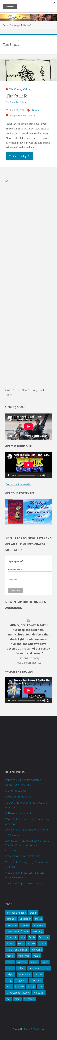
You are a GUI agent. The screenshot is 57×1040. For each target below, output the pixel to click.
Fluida (27, 1029)
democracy (39, 925)
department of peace (18, 931)
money (10, 955)
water (17, 998)
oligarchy (21, 961)
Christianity (25, 918)
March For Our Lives (17, 949)
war (8, 998)
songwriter (21, 980)
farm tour (44, 937)
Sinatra (35, 110)
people (34, 961)
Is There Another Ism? (18, 813)
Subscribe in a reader (18, 484)
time (9, 986)
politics (21, 968)
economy (37, 931)
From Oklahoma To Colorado (22, 856)
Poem (45, 961)
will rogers (29, 998)
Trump (31, 986)
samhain (38, 974)
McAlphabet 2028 (16, 790)
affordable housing (16, 912)
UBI (41, 986)
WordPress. (38, 1029)
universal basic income (18, 992)
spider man (36, 980)
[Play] (8, 475)
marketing (37, 949)
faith (22, 937)
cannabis (11, 918)
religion (10, 974)
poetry (10, 968)
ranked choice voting (39, 968)
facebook (11, 937)
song (9, 980)
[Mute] (43, 475)
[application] (28, 465)
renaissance (24, 974)
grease (31, 943)
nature (10, 961)
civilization (12, 925)
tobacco (19, 986)
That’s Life (16, 95)
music (37, 955)
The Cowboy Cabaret (20, 89)
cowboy (25, 925)
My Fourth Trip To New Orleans (23, 883)
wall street (39, 992)
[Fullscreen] (48, 475)
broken (33, 912)
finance (10, 943)
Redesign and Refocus (18, 796)
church (38, 918)
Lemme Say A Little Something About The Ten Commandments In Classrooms (27, 845)
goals (21, 943)
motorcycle (23, 955)
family (32, 937)
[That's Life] (28, 70)
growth (42, 943)
